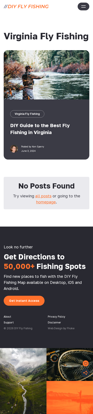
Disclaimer (54, 322)
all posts (43, 195)
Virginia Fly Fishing (27, 113)
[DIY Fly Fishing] (26, 6)
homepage (46, 202)
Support (9, 322)
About (7, 316)
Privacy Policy (56, 316)
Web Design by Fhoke (61, 328)
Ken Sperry (38, 146)
